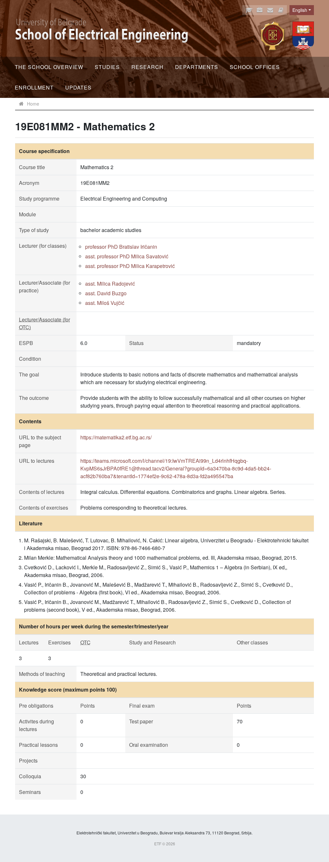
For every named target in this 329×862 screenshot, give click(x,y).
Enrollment (34, 87)
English (299, 10)
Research (147, 67)
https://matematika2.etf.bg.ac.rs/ (116, 437)
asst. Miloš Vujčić (104, 302)
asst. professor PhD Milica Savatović (126, 256)
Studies (107, 67)
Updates (78, 87)
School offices (255, 67)
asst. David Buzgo (106, 293)
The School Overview (49, 67)
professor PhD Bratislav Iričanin (121, 246)
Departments (196, 67)
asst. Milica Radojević (110, 283)
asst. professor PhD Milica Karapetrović (130, 266)
